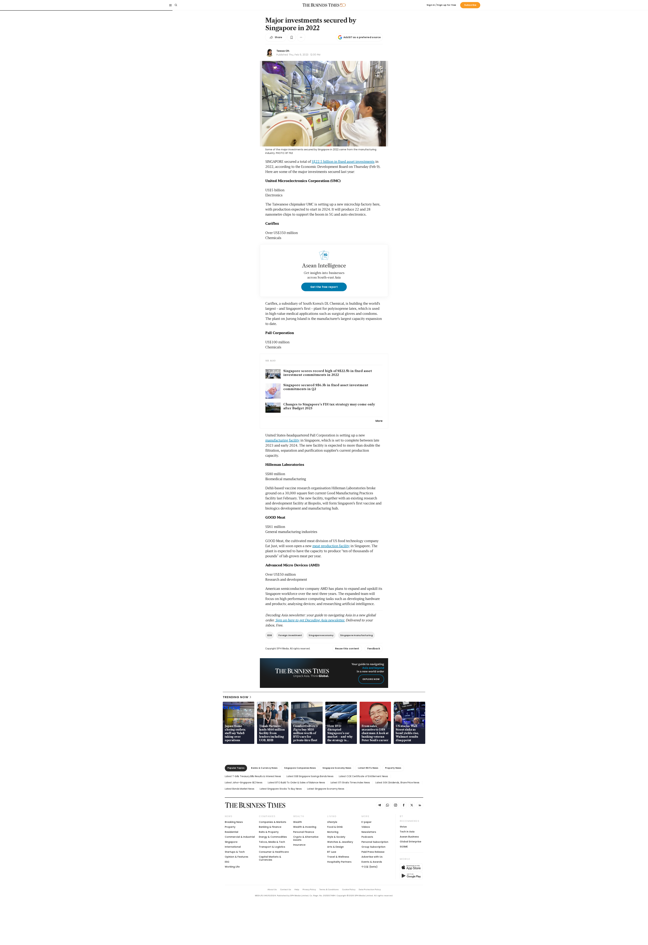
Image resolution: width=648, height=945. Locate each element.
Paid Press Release (372, 852)
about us (272, 889)
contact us (285, 889)
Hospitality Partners (339, 862)
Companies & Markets (272, 822)
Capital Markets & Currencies (270, 858)
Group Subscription (373, 846)
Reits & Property (269, 832)
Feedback (373, 648)
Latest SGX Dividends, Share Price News (397, 782)
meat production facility (331, 546)
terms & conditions (329, 889)
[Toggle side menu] (170, 5)
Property (230, 827)
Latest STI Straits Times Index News (350, 782)
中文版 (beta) (369, 866)
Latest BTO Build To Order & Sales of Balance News (296, 782)
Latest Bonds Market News (239, 788)
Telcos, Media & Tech (272, 842)
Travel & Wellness (338, 856)
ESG (227, 862)
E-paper (366, 822)
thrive (403, 826)
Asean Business (409, 836)
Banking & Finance (270, 827)
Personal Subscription (374, 842)
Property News (393, 767)
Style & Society (336, 837)
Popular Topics (235, 767)
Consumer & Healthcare (274, 852)
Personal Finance (303, 832)
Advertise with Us (372, 856)
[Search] (176, 5)
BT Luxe (331, 852)
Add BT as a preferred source (362, 37)
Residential (231, 832)
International (233, 846)
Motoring (332, 832)
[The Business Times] (321, 5)
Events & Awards (371, 862)
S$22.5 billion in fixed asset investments (343, 161)
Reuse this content (347, 648)
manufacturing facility (282, 440)
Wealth (297, 822)
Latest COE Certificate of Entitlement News (363, 776)
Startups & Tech (235, 852)
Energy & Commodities (273, 837)
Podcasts (367, 837)
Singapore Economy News (336, 767)
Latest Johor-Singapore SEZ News (243, 782)
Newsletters (368, 832)
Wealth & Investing (304, 827)
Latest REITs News (368, 767)
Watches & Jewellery (340, 842)
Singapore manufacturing (356, 635)
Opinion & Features (236, 856)
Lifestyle (332, 822)
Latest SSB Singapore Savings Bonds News (310, 776)
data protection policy (370, 889)
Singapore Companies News (300, 767)
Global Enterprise (410, 841)
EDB (269, 635)
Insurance (299, 844)
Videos (365, 827)
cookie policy (348, 889)
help (296, 889)
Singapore (231, 842)
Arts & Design (335, 846)
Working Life (232, 866)
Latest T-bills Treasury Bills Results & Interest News (253, 776)
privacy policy (309, 889)
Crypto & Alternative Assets (305, 838)
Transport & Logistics (272, 846)
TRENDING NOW (235, 697)
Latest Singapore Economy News (325, 788)
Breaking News (234, 822)
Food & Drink (335, 827)
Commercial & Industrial (240, 837)
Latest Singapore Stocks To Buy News (281, 788)
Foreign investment (290, 635)
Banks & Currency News (264, 767)
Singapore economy (321, 635)
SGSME (404, 846)
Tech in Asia (407, 831)
